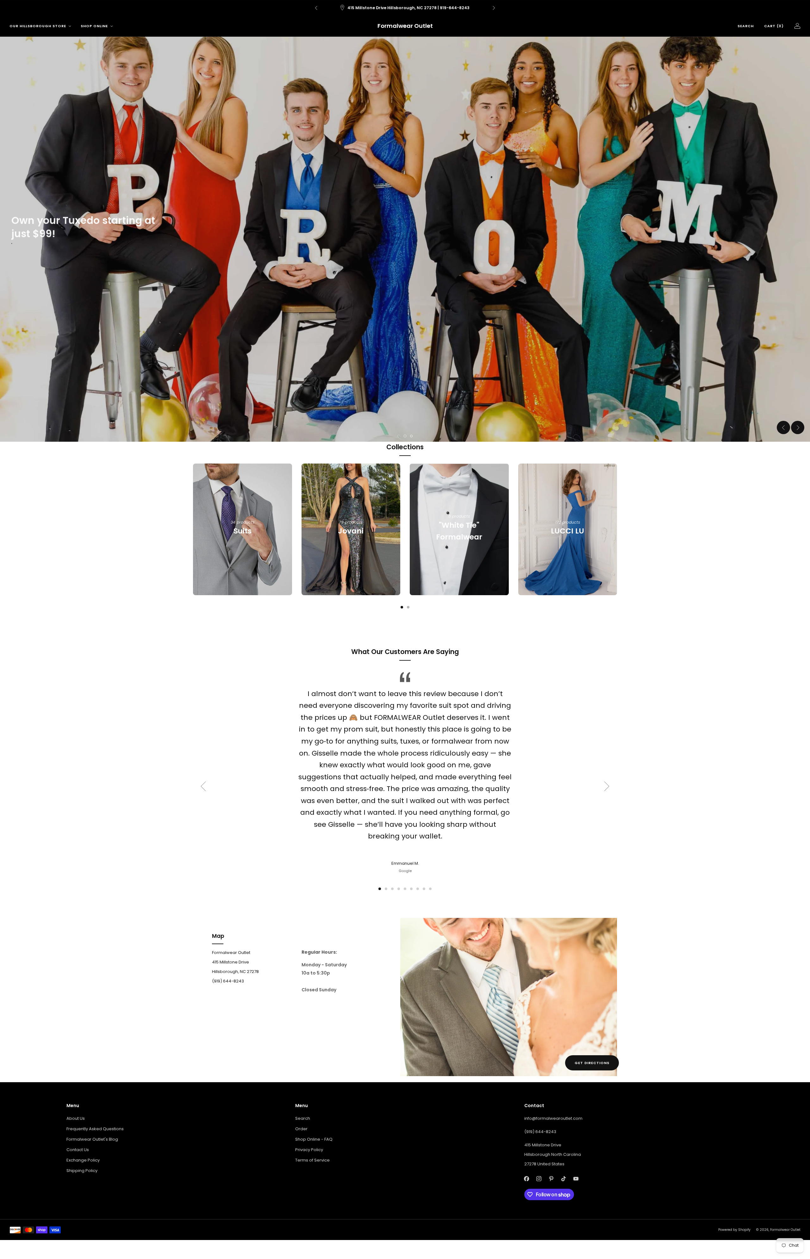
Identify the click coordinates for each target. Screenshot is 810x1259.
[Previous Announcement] (316, 8)
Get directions (592, 1062)
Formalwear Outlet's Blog (92, 1139)
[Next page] (617, 529)
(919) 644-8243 (540, 1132)
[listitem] (414, 8)
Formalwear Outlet (405, 26)
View (242, 553)
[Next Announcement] (494, 8)
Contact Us (77, 1150)
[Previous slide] (783, 427)
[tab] (402, 607)
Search (746, 25)
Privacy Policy (309, 1150)
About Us (75, 1118)
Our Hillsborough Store (37, 25)
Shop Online (94, 25)
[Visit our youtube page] (576, 1179)
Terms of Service (312, 1160)
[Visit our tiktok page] (564, 1179)
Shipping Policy (81, 1171)
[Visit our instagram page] (539, 1179)
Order (301, 1129)
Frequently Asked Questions (95, 1129)
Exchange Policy (83, 1160)
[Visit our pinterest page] (551, 1179)
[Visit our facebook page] (526, 1179)
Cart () (774, 25)
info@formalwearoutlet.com (553, 1118)
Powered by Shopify (734, 1229)
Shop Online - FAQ (314, 1139)
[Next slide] (797, 427)
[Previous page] (193, 529)
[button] (398, 436)
